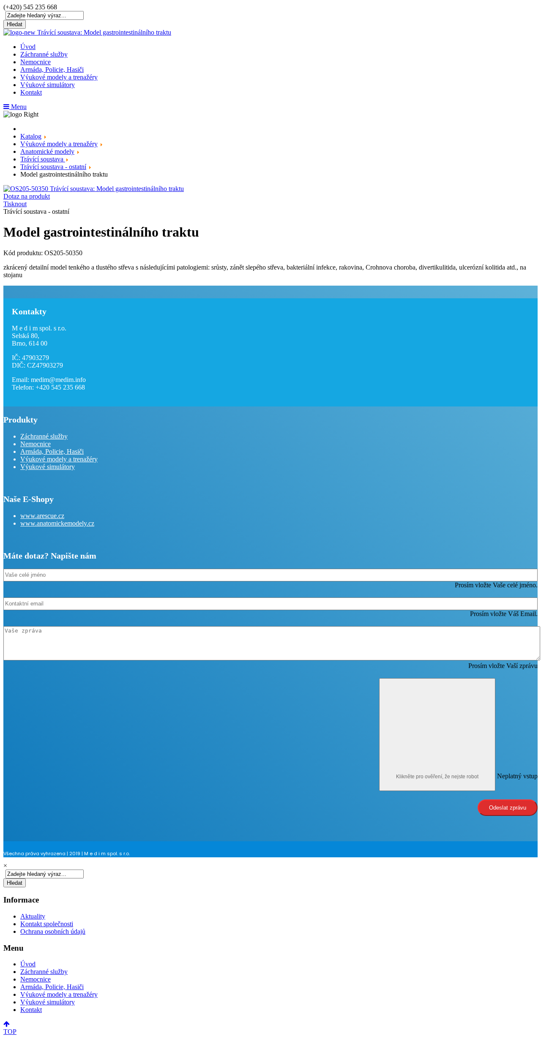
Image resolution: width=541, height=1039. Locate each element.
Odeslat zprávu (507, 807)
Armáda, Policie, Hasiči (52, 69)
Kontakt (31, 92)
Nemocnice (35, 61)
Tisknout (15, 203)
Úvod (28, 46)
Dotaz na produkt (26, 196)
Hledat (14, 24)
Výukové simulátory (47, 84)
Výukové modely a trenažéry (59, 77)
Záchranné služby (44, 54)
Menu (18, 106)
